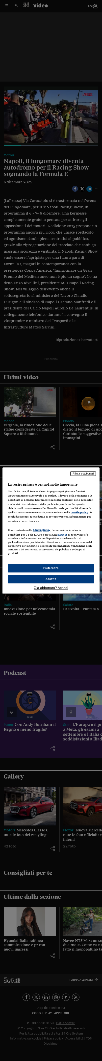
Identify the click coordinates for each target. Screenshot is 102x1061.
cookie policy (79, 512)
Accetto (51, 578)
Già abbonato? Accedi (51, 588)
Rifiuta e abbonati (83, 473)
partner (62, 534)
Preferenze (51, 567)
